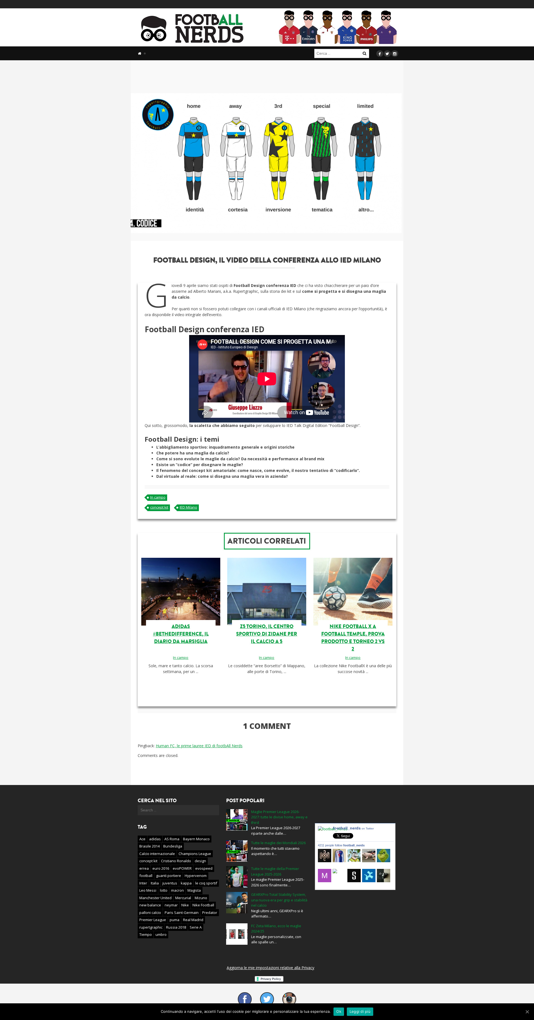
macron (177, 890)
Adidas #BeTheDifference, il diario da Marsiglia (181, 634)
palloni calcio (150, 912)
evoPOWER (182, 868)
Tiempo (145, 934)
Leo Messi (147, 890)
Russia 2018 (176, 927)
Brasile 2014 (149, 846)
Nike (185, 905)
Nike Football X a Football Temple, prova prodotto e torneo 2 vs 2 (353, 637)
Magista (194, 890)
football (145, 875)
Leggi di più (360, 1011)
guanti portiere (168, 875)
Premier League (152, 919)
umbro (161, 934)
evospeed (203, 868)
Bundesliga (172, 846)
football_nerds (353, 828)
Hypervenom (196, 875)
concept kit (159, 507)
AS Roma (171, 838)
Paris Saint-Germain (182, 912)
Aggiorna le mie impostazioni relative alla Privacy (270, 967)
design (200, 860)
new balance (150, 905)
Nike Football (203, 905)
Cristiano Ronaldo (176, 860)
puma (174, 919)
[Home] (140, 53)
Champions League (195, 853)
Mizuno (201, 897)
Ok (338, 1011)
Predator (209, 912)
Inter (143, 883)
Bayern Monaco (196, 838)
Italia (155, 883)
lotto (163, 890)
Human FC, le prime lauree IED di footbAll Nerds (199, 745)
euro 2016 (160, 868)
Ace (142, 838)
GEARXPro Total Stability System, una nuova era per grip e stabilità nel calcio (279, 900)
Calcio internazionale (157, 853)
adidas (155, 838)
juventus (169, 883)
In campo (157, 497)
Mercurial (183, 897)
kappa (186, 883)
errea (144, 868)
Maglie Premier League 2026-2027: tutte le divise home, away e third (279, 817)
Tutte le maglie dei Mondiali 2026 (278, 842)
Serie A (196, 927)
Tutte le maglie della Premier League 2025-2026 (275, 871)
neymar (171, 905)
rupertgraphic (150, 927)
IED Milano (188, 507)
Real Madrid (193, 919)
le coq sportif (206, 883)
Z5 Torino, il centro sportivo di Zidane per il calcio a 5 (266, 634)
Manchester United (155, 897)
